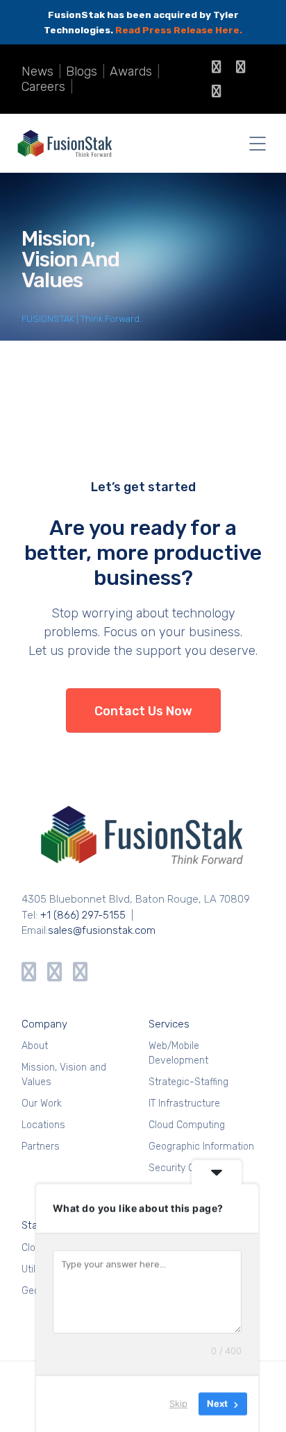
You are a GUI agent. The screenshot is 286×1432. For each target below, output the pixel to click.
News (37, 71)
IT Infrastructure (184, 1103)
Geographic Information (201, 1146)
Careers (43, 86)
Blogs (81, 71)
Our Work (42, 1103)
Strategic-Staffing (188, 1082)
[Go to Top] (258, 1401)
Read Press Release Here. (178, 29)
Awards (131, 71)
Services (169, 1024)
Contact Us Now (143, 711)
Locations (43, 1125)
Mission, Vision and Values (64, 1075)
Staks (35, 1225)
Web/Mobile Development (178, 1053)
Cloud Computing (187, 1125)
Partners (41, 1146)
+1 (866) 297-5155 (83, 915)
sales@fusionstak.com (101, 930)
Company (44, 1024)
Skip (178, 1403)
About (35, 1046)
